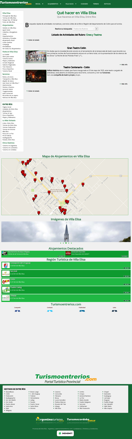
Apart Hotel (6, 30)
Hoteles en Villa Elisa (9, 28)
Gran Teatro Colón (76, 47)
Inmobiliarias (6, 46)
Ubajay (57, 406)
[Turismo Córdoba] (81, 426)
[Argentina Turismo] (49, 426)
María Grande (84, 400)
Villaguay (9, 410)
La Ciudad (5, 54)
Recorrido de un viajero (10, 95)
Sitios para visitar (8, 56)
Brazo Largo (34, 392)
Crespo (82, 394)
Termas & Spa (7, 113)
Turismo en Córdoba (9, 150)
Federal (32, 396)
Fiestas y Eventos (8, 87)
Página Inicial (6, 107)
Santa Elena (34, 406)
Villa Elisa (5, 131)
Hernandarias (34, 398)
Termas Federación (8, 127)
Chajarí (106, 392)
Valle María (107, 406)
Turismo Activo (7, 59)
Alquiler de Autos (8, 81)
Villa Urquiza (108, 408)
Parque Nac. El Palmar (9, 20)
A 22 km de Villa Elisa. (17, 272)
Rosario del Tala (60, 404)
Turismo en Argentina (9, 146)
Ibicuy (57, 398)
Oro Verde (9, 402)
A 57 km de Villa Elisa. (17, 296)
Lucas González (60, 400)
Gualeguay (107, 396)
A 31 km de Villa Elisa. (17, 280)
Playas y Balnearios (8, 117)
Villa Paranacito (85, 408)
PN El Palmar (6, 136)
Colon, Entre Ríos (8, 123)
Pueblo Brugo (108, 402)
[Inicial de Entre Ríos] (16, 5)
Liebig (32, 400)
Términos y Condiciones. (90, 429)
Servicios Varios (7, 89)
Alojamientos (6, 111)
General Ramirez (85, 396)
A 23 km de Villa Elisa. (17, 288)
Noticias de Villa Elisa (9, 97)
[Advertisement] (76, 111)
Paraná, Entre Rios (8, 140)
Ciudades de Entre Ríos (10, 109)
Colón (8, 394)
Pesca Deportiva (8, 69)
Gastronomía (6, 85)
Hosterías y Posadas (9, 38)
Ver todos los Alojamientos (11, 49)
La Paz (82, 398)
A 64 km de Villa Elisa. (20, 264)
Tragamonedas (7, 91)
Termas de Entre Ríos (9, 125)
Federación (9, 396)
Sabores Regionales (9, 65)
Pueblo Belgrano (85, 402)
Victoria (32, 408)
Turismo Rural (7, 71)
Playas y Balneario (8, 61)
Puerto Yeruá (34, 404)
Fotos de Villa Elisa (8, 22)
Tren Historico (7, 67)
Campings (5, 44)
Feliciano (58, 396)
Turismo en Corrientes (9, 148)
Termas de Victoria (8, 129)
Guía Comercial (7, 93)
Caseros (57, 392)
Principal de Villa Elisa (9, 16)
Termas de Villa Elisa (9, 18)
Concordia (58, 394)
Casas (4, 34)
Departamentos (7, 36)
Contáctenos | (78, 429)
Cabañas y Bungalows (9, 32)
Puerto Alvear (10, 404)
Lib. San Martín (11, 400)
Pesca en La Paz (8, 133)
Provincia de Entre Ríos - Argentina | (44, 429)
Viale (7, 408)
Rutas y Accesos (7, 77)
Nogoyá (106, 400)
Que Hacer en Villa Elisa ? (10, 83)
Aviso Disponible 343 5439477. (80, 253)
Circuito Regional (8, 63)
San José (82, 404)
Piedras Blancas (60, 402)
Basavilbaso (10, 392)
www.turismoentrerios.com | (64, 429)
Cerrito (82, 392)
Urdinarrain (83, 406)
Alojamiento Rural (8, 40)
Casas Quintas (7, 42)
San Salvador (108, 404)
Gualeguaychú (7, 138)
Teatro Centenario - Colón (76, 67)
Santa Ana (9, 406)
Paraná (32, 402)
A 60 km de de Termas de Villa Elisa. (19, 253)
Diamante (107, 394)
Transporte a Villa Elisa (10, 79)
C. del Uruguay (35, 394)
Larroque (107, 398)
